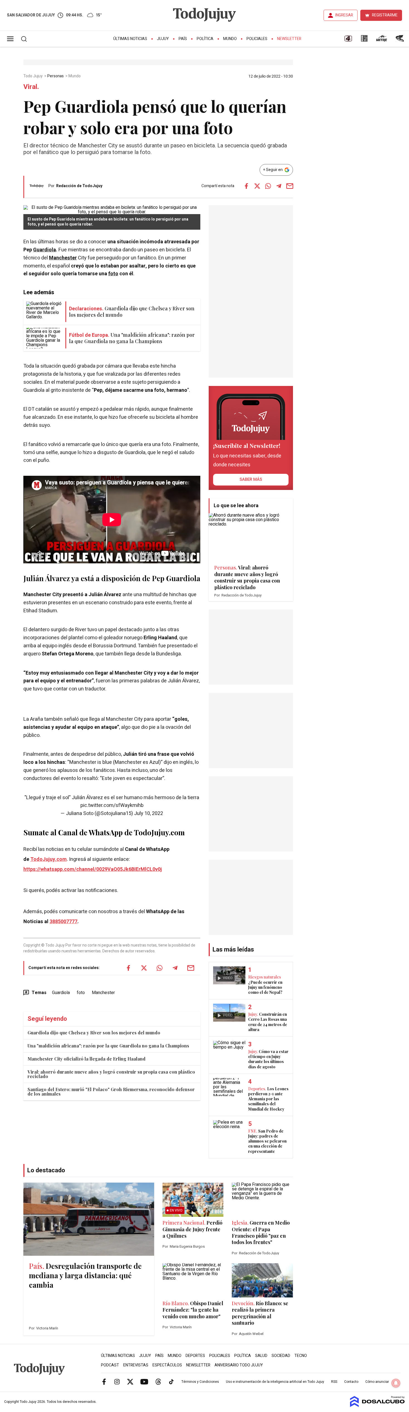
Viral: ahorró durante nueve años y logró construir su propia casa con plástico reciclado (111, 1074)
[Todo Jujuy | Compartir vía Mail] (289, 186)
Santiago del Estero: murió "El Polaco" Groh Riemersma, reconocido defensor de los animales (111, 1091)
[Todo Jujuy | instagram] (117, 1381)
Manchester (63, 258)
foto (113, 274)
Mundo (230, 39)
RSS (334, 1381)
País (183, 39)
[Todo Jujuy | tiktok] (171, 1381)
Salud (261, 1356)
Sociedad (281, 1356)
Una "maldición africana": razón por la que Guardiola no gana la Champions (108, 1046)
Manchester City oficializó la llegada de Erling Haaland (87, 1059)
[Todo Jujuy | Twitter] (130, 1381)
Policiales (257, 39)
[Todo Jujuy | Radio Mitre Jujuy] (381, 40)
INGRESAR (344, 15)
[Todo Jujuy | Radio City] (364, 40)
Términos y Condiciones (200, 1381)
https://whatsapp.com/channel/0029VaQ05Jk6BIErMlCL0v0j (92, 869)
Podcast (110, 1365)
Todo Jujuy (33, 76)
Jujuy (163, 39)
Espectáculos (167, 1365)
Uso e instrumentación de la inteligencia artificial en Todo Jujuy (275, 1381)
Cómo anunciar (377, 1381)
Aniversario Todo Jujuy (239, 1365)
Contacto (351, 1381)
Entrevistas (135, 1365)
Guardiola (44, 250)
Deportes (195, 1356)
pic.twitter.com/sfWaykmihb (112, 805)
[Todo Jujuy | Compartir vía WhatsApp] (268, 186)
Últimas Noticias (130, 39)
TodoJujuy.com (48, 859)
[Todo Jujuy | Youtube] (144, 1381)
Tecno (300, 1356)
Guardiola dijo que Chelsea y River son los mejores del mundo (94, 1033)
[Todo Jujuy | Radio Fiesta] (400, 40)
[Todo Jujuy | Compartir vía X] (257, 186)
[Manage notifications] (395, 1383)
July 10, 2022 (148, 813)
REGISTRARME (385, 15)
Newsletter (289, 39)
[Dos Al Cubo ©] (377, 1405)
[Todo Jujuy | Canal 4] (348, 40)
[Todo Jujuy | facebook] (104, 1381)
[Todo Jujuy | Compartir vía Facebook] (246, 186)
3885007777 (63, 921)
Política (205, 39)
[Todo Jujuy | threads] (158, 1381)
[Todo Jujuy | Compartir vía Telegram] (278, 186)
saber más (251, 479)
